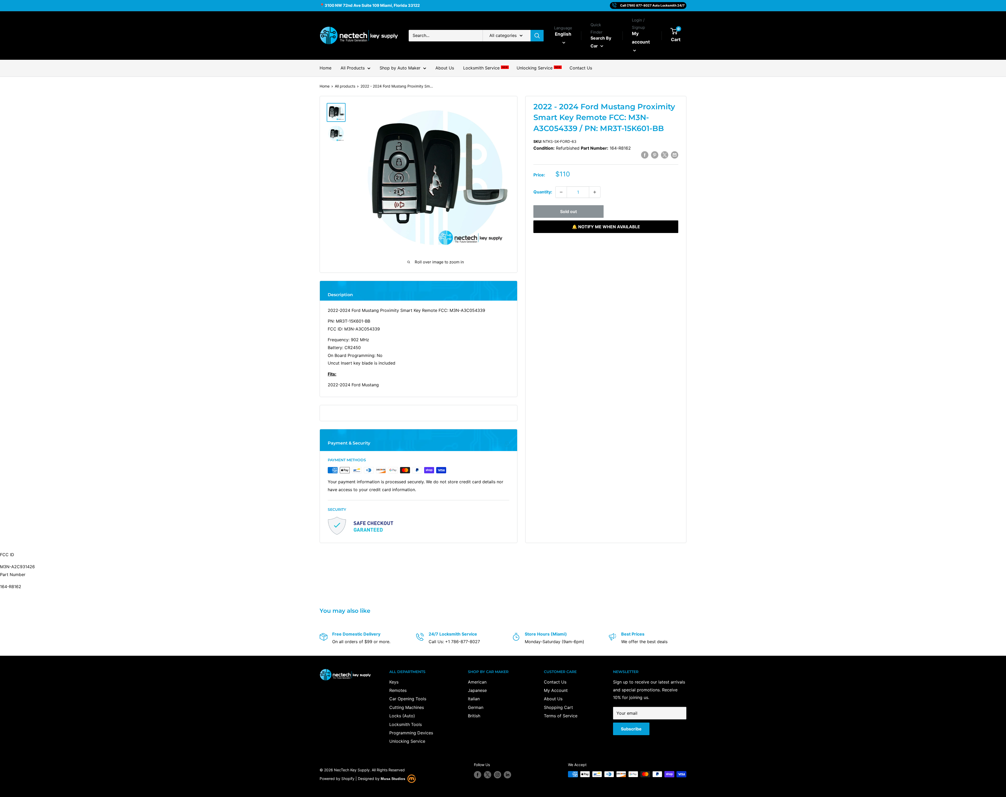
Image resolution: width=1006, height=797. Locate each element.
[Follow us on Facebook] (477, 774)
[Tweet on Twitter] (664, 155)
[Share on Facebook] (644, 155)
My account (641, 38)
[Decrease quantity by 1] (561, 192)
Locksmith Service (485, 68)
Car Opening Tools (407, 698)
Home (325, 68)
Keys (393, 682)
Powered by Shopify (337, 778)
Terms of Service (560, 715)
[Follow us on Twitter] (487, 774)
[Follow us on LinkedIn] (507, 774)
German (475, 707)
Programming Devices (411, 732)
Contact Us (581, 68)
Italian (474, 698)
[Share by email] (674, 155)
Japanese (477, 690)
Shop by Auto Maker (400, 68)
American (477, 682)
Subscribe (631, 728)
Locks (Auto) (402, 715)
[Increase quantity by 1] (594, 192)
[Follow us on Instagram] (497, 774)
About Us (444, 68)
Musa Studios (393, 779)
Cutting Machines (406, 707)
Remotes (398, 690)
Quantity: (542, 191)
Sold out (568, 211)
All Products (353, 68)
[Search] (537, 35)
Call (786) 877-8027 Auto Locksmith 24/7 (652, 5)
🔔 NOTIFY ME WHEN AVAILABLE (606, 226)
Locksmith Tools (405, 724)
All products (345, 86)
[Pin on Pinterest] (654, 155)
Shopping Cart (558, 707)
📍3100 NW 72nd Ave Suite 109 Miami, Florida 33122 (370, 5)
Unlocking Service (538, 68)
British (474, 715)
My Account (556, 690)
